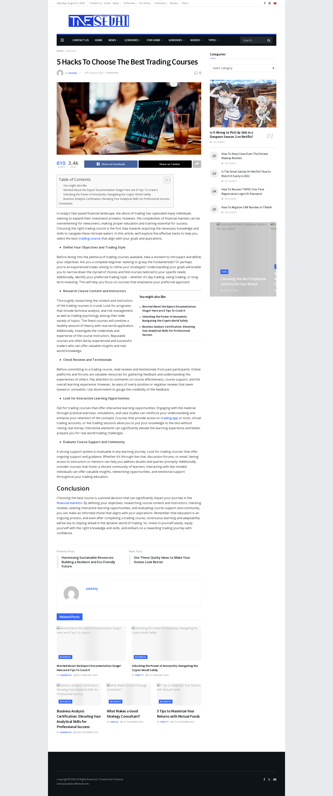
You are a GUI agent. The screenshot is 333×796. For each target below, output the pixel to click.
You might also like (75, 185)
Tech (225, 266)
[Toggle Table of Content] (165, 180)
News (116, 3)
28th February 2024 (86, 675)
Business (71, 51)
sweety (72, 72)
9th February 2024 (157, 675)
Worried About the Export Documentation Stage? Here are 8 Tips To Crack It (110, 190)
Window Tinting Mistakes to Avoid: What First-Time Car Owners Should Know (242, 278)
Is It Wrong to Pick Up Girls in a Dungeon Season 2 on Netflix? (231, 134)
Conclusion (65, 203)
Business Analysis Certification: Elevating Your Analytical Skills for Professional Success (116, 199)
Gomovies (160, 3)
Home (107, 3)
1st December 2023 (132, 721)
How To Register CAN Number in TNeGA (246, 207)
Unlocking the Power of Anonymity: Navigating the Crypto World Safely (107, 194)
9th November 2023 (183, 721)
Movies (174, 3)
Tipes (185, 3)
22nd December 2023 (86, 732)
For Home (144, 3)
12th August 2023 (93, 72)
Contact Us (96, 3)
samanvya (65, 675)
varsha (114, 721)
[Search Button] (269, 40)
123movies (129, 3)
